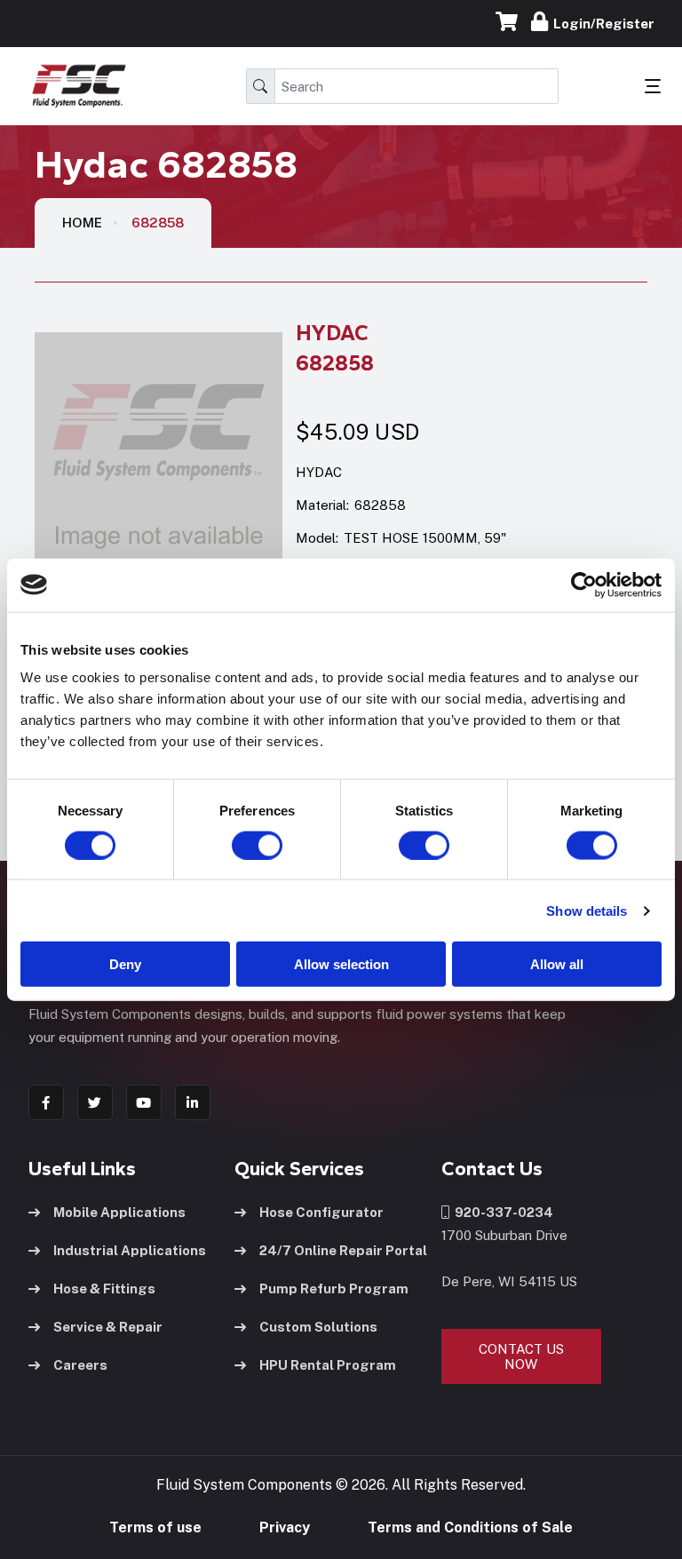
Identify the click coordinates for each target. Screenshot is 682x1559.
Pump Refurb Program (333, 1288)
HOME (82, 222)
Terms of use (155, 1527)
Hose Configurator (321, 1212)
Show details (586, 910)
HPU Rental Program (327, 1364)
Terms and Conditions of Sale (470, 1527)
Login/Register (601, 23)
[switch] (240, 845)
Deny (125, 964)
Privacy (284, 1527)
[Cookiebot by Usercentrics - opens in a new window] (584, 584)
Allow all (556, 964)
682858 (157, 222)
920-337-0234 (501, 1212)
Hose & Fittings (104, 1288)
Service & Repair (108, 1326)
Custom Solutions (318, 1326)
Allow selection (341, 964)
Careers (80, 1364)
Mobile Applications (119, 1212)
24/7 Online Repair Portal (343, 1250)
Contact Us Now (521, 1356)
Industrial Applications (129, 1250)
